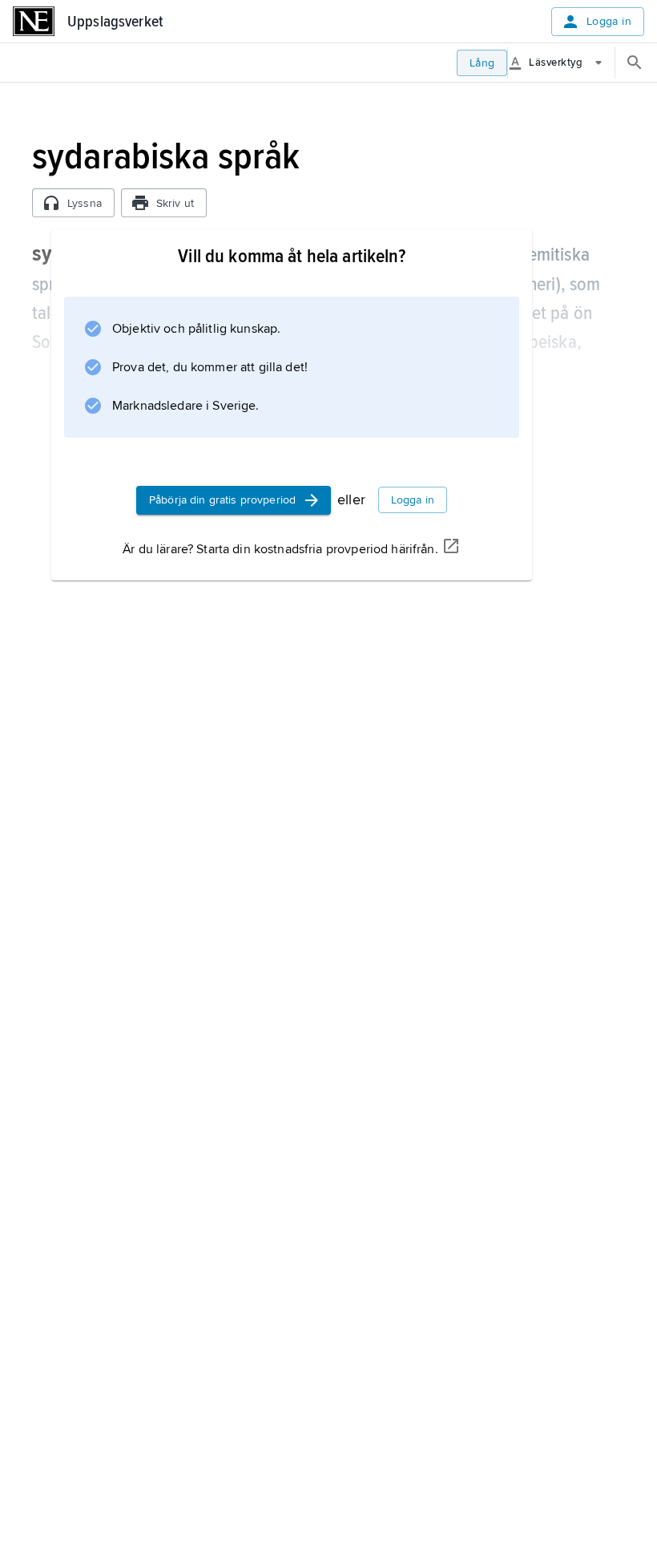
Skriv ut (175, 203)
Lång (482, 63)
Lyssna (84, 203)
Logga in (608, 21)
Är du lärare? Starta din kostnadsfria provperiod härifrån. (280, 549)
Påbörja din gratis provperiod (222, 500)
